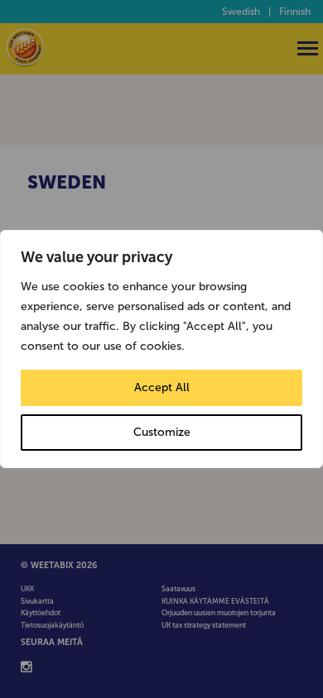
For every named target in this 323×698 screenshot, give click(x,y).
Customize (161, 432)
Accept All (162, 387)
